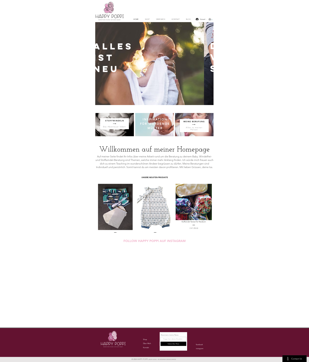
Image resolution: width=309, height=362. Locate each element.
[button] (211, 19)
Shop (145, 339)
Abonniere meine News (170, 335)
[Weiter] (210, 63)
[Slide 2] (154, 101)
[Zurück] (98, 63)
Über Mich (147, 343)
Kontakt (146, 347)
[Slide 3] (157, 101)
